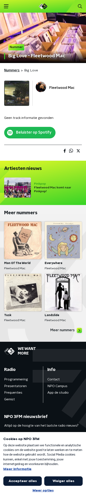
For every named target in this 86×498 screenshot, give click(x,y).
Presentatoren (15, 386)
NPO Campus (57, 386)
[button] (6, 6)
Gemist (9, 399)
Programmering (16, 379)
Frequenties (13, 392)
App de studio (58, 392)
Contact (53, 379)
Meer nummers (62, 330)
